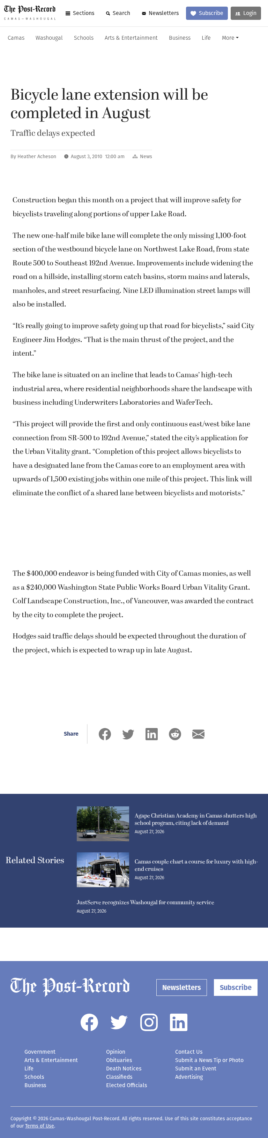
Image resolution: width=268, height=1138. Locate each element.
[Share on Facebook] (105, 734)
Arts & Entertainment (131, 38)
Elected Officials (126, 1085)
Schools (84, 38)
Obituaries (119, 1060)
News (146, 157)
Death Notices (123, 1068)
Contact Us (188, 1051)
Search (121, 13)
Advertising (189, 1077)
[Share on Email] (198, 734)
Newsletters (164, 13)
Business (180, 38)
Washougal (49, 38)
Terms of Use (39, 1126)
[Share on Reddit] (175, 734)
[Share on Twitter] (128, 734)
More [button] (228, 38)
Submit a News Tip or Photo (209, 1060)
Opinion (115, 1051)
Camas (16, 38)
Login (249, 13)
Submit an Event (195, 1068)
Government (39, 1051)
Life (206, 38)
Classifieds (119, 1077)
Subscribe (211, 13)
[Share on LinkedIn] (152, 734)
